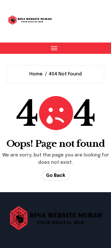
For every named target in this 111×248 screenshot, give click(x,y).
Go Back (55, 175)
